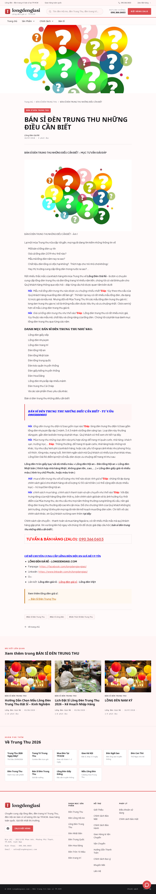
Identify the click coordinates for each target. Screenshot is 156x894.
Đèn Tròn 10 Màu (76, 851)
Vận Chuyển (99, 843)
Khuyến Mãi (99, 865)
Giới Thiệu (98, 809)
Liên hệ (147, 889)
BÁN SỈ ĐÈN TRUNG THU (46, 102)
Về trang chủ (34, 626)
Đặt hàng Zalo (139, 11)
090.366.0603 (126, 3)
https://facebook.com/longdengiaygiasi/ (63, 566)
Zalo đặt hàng (143, 3)
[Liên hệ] (147, 885)
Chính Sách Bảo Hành (101, 827)
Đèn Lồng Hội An (76, 818)
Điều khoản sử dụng (126, 811)
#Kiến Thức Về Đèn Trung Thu (81, 617)
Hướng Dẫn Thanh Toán (103, 851)
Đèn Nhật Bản (75, 833)
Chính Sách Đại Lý (102, 859)
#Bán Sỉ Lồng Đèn (57, 617)
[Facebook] (8, 828)
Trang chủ (28, 102)
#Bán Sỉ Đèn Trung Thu (35, 617)
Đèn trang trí (74, 858)
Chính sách (132, 889)
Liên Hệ (97, 871)
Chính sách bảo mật (128, 819)
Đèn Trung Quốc (76, 839)
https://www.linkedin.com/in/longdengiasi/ (63, 571)
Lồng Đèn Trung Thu (76, 825)
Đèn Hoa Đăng (75, 845)
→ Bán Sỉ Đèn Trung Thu (42, 598)
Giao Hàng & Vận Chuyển (102, 836)
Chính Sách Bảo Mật (101, 817)
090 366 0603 (91, 539)
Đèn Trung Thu (75, 812)
